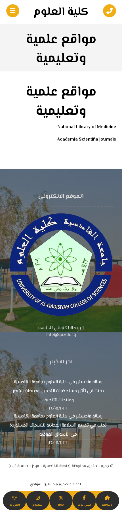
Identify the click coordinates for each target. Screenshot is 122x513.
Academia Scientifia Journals (86, 139)
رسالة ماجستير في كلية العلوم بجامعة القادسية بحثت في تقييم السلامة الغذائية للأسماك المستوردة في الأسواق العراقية (58, 425)
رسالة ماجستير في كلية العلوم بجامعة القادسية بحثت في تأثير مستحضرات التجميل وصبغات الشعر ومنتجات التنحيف (58, 391)
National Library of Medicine (87, 127)
